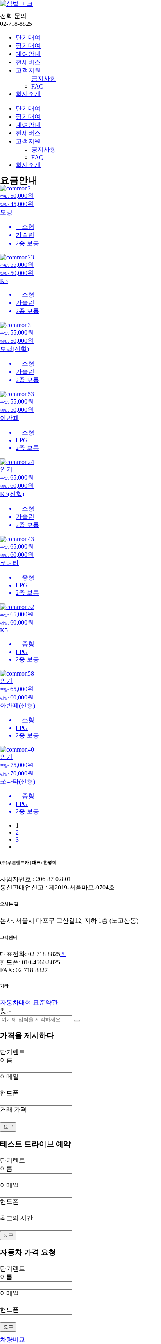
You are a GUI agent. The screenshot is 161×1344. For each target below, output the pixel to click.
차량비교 (12, 1339)
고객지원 (28, 70)
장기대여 (28, 45)
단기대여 (28, 37)
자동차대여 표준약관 (29, 1002)
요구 (8, 1127)
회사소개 (28, 94)
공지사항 (43, 78)
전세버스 (28, 62)
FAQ (37, 86)
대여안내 (28, 54)
